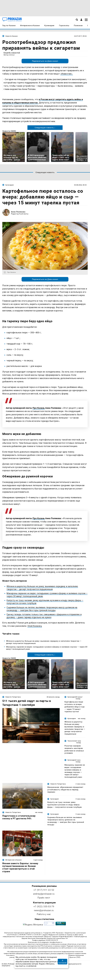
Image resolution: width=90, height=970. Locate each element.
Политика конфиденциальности (69, 964)
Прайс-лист (44, 897)
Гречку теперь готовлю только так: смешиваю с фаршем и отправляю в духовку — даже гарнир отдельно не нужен (44, 616)
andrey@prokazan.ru (43, 893)
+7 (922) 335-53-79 (44, 906)
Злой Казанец (34, 626)
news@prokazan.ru (44, 910)
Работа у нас (44, 914)
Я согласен (62, 961)
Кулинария (9, 185)
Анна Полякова (18, 212)
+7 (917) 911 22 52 (44, 890)
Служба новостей (12, 53)
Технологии (72, 741)
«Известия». (66, 74)
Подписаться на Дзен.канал (45, 61)
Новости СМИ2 (9, 131)
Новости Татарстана (13, 697)
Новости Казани (11, 36)
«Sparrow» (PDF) (74, 957)
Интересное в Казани (13, 860)
